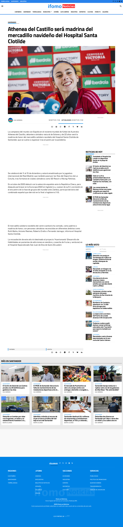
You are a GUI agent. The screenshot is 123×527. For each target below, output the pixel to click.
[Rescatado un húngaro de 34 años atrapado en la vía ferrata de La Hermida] (89, 269)
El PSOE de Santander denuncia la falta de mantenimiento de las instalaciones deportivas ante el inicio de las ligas (101, 201)
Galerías (38, 489)
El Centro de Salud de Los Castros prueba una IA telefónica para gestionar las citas (102, 169)
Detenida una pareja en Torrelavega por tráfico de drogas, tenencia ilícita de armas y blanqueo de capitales (102, 259)
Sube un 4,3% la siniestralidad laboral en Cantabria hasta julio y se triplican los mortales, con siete (102, 179)
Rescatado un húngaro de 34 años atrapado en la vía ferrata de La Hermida (102, 270)
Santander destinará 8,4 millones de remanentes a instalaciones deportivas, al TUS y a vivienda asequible (76, 419)
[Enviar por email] (52, 126)
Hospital (49, 349)
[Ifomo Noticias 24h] (61, 6)
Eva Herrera (18, 120)
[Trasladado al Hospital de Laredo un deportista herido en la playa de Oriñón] (89, 159)
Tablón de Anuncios (97, 489)
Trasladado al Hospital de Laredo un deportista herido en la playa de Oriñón (102, 159)
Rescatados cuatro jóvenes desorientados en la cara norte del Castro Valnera (102, 338)
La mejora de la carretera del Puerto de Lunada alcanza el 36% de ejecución (102, 315)
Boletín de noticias (42, 483)
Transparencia (95, 486)
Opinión (38, 486)
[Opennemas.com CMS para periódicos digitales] (61, 516)
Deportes (66, 486)
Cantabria (12, 349)
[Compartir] (60, 126)
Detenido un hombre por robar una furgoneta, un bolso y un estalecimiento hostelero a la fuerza (14, 419)
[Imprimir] (56, 126)
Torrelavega (5, 1)
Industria (23, 1)
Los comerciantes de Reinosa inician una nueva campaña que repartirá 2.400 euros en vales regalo (102, 190)
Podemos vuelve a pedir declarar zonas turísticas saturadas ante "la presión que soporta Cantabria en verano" (102, 327)
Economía (66, 476)
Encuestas (39, 479)
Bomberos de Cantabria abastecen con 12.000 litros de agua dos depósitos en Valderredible (102, 305)
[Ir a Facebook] (113, 1)
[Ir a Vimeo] (119, 1)
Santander (14, 1)
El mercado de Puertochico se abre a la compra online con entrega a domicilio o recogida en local (76, 388)
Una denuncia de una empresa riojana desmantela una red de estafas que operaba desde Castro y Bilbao (102, 282)
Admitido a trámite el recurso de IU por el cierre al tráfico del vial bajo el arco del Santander (45, 418)
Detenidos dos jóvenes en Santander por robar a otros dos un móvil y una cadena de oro (106, 418)
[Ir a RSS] (121, 1)
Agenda (38, 476)
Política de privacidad (98, 479)
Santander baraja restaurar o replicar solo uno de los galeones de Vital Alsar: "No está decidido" (107, 387)
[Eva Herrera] (10, 120)
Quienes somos (95, 483)
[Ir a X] (115, 1)
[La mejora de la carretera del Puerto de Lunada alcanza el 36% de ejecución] (89, 314)
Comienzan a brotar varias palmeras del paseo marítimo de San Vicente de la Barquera (102, 294)
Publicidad (94, 476)
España (65, 483)
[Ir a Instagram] (117, 1)
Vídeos (37, 493)
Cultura (66, 489)
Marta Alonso (7, 422)
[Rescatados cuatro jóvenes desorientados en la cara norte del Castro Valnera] (89, 337)
